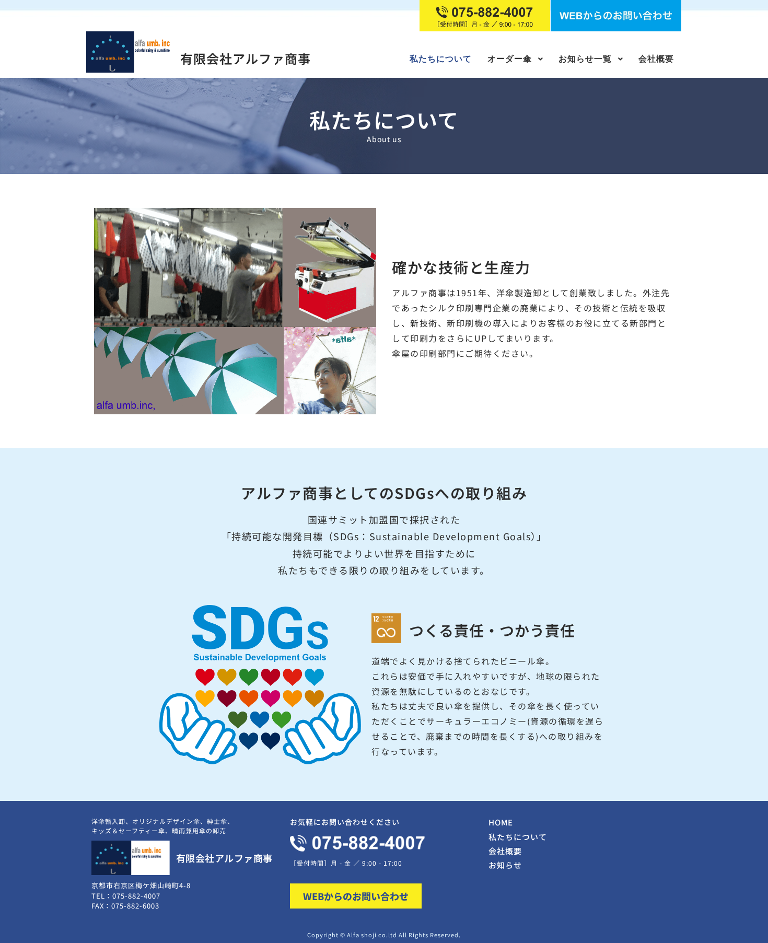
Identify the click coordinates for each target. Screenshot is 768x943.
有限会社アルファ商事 (245, 58)
